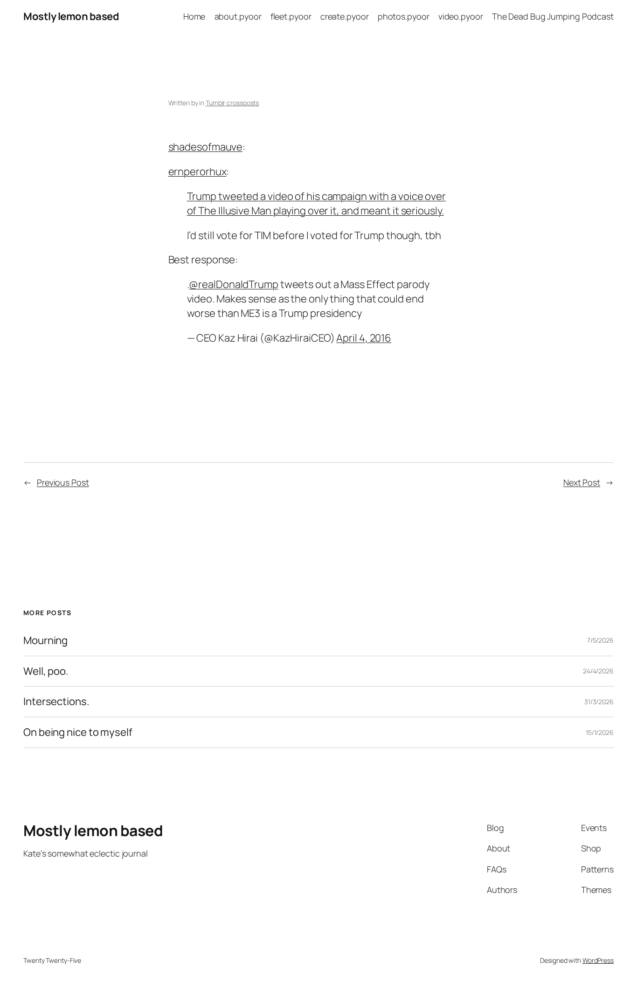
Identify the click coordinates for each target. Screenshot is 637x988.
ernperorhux (197, 171)
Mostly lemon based (71, 16)
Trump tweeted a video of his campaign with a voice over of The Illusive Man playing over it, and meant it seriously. (316, 203)
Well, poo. (46, 671)
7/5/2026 (600, 640)
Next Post (581, 482)
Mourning (45, 640)
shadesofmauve (205, 147)
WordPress (598, 960)
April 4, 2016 (363, 338)
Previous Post (63, 482)
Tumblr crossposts (232, 102)
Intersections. (56, 701)
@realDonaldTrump (233, 284)
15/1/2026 (600, 732)
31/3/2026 (599, 701)
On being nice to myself (77, 732)
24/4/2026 (598, 670)
